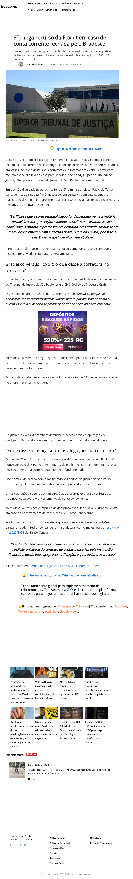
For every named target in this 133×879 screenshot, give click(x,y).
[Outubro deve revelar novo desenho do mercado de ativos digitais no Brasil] (96, 672)
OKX (70, 589)
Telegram (82, 606)
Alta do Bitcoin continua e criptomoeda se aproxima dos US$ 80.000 (69, 690)
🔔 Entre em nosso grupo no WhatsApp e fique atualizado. (62, 575)
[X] (25, 845)
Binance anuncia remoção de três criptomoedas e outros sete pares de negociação (46, 730)
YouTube (51, 611)
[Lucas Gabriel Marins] (21, 64)
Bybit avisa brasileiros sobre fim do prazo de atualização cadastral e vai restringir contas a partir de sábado (21, 734)
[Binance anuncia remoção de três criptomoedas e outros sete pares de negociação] (46, 713)
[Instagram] (15, 845)
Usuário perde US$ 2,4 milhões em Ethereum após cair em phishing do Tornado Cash (70, 730)
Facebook (120, 606)
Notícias (31, 754)
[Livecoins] (9, 7)
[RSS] (20, 845)
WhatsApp (64, 606)
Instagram (36, 611)
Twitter (23, 611)
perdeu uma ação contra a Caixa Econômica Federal (65, 566)
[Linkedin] (29, 778)
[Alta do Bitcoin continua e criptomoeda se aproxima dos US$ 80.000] (71, 672)
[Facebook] (10, 845)
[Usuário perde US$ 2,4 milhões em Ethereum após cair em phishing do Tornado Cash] (71, 713)
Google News (69, 611)
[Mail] (34, 778)
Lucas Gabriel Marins (34, 64)
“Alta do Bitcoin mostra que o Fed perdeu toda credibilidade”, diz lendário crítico (45, 690)
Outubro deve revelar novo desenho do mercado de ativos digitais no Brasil (96, 690)
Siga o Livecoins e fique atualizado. (79, 149)
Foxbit (48, 160)
